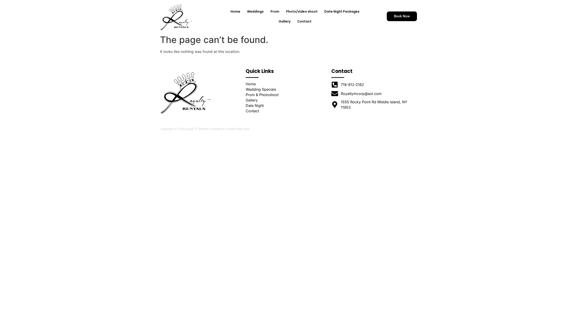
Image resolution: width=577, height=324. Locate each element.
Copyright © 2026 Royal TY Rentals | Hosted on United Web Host (205, 129)
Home (235, 11)
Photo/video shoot (302, 11)
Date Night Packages (341, 11)
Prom (274, 11)
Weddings (255, 11)
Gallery (285, 21)
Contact (304, 21)
